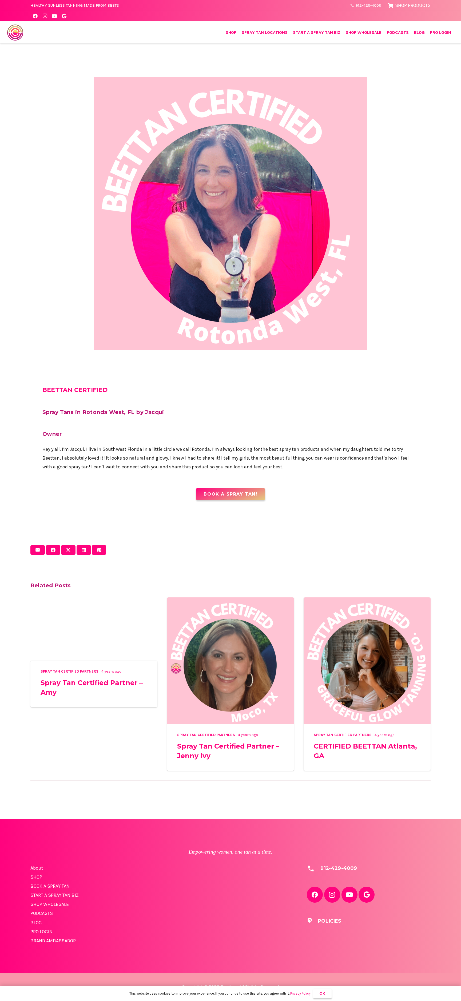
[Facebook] (35, 16)
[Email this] (37, 550)
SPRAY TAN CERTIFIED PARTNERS (69, 671)
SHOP (36, 877)
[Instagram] (45, 16)
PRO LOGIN (41, 932)
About (36, 868)
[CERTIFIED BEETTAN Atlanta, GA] (367, 602)
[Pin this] (99, 550)
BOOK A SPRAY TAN (50, 886)
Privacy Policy (300, 993)
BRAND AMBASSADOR (53, 941)
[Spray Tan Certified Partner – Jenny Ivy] (230, 602)
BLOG (36, 923)
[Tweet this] (68, 550)
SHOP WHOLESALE (49, 904)
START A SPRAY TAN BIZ (54, 895)
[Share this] (53, 550)
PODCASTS (41, 913)
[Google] (64, 16)
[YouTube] (54, 16)
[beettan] (15, 33)
